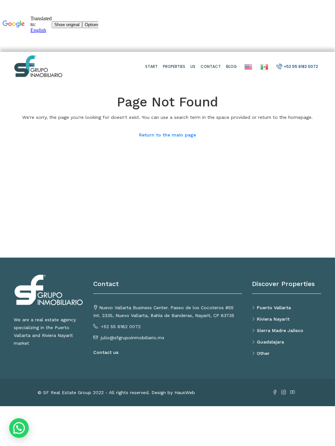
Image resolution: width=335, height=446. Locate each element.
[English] (247, 66)
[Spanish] (264, 66)
